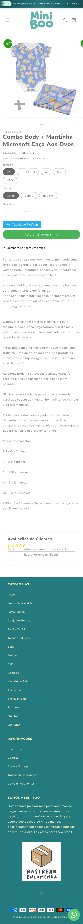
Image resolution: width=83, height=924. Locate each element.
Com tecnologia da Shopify (55, 917)
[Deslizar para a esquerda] (33, 124)
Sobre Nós (15, 749)
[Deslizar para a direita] (50, 124)
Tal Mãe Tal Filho (19, 638)
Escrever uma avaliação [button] (41, 555)
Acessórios (15, 690)
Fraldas (13, 655)
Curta (11, 195)
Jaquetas (14, 725)
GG (59, 171)
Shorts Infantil (17, 698)
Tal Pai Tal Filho (18, 629)
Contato (13, 757)
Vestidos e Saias (19, 681)
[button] (7, 20)
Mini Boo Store (31, 917)
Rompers (13, 707)
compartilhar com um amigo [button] (26, 248)
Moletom (13, 716)
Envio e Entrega (18, 766)
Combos (13, 672)
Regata (48, 195)
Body (11, 646)
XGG (10, 180)
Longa (29, 195)
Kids (10, 664)
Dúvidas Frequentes (21, 783)
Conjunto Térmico (19, 620)
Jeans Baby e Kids (20, 603)
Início (11, 594)
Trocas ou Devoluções (22, 775)
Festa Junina (16, 612)
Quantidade (10, 204)
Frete (23, 158)
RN (9, 171)
